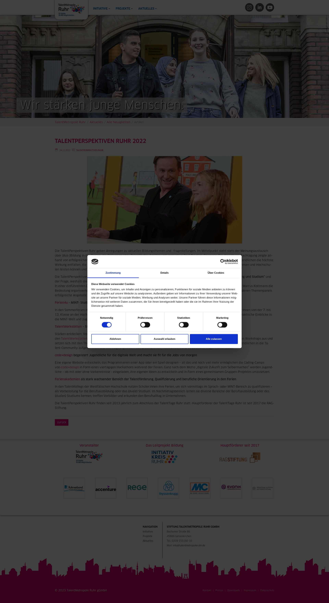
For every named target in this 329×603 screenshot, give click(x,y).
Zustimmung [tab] (113, 272)
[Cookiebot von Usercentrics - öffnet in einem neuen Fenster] (223, 261)
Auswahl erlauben (164, 339)
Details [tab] (164, 272)
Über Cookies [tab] (216, 272)
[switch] (145, 324)
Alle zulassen (214, 339)
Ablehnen (115, 339)
